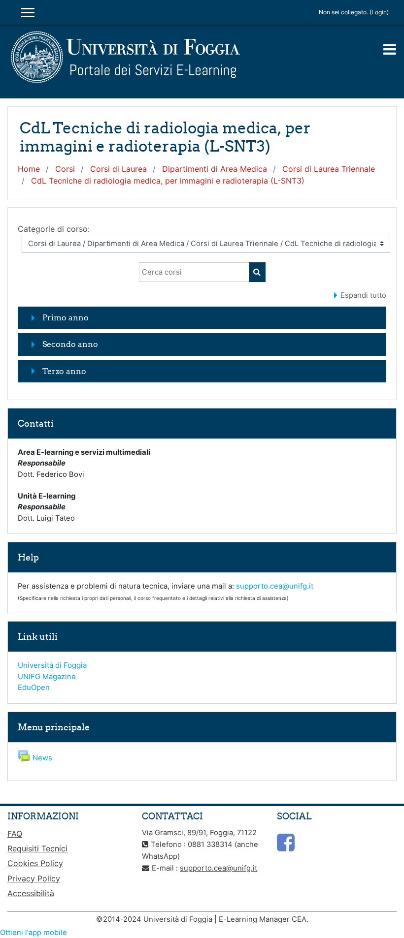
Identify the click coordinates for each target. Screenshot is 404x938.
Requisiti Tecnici (37, 848)
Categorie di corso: (54, 229)
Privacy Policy (33, 878)
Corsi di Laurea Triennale (328, 169)
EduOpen (34, 687)
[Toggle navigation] (390, 49)
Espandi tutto (363, 295)
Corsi (65, 169)
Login (379, 12)
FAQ (14, 834)
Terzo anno (64, 371)
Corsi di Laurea (118, 169)
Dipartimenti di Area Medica (214, 169)
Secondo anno (70, 344)
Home (29, 169)
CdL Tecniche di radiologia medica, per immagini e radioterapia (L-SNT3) (167, 181)
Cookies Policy (35, 863)
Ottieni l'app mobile (33, 932)
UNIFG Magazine (47, 676)
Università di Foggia (52, 665)
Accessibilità (30, 893)
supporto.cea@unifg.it (274, 586)
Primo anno (65, 317)
